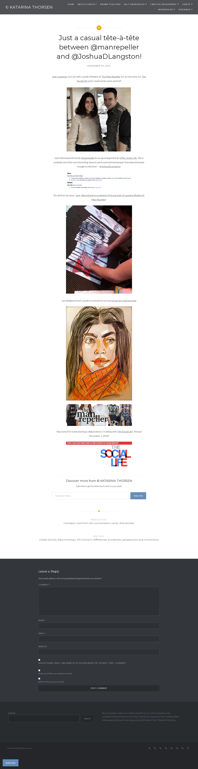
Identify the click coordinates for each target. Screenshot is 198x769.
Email (42, 633)
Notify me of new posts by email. (51, 682)
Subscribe (138, 495)
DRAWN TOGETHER (110, 4)
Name (42, 620)
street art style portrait (124, 300)
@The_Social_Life (128, 157)
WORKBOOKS (165, 9)
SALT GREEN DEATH (134, 4)
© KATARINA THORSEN (29, 7)
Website (42, 646)
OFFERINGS (184, 9)
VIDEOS (186, 4)
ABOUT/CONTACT (87, 4)
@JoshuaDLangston (110, 166)
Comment (44, 585)
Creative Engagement (163, 4)
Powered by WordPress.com (19, 748)
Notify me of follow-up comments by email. (55, 673)
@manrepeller (87, 157)
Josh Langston (59, 76)
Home (71, 4)
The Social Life (125, 431)
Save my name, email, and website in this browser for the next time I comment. (82, 663)
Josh (77, 195)
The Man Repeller (111, 76)
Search (11, 713)
